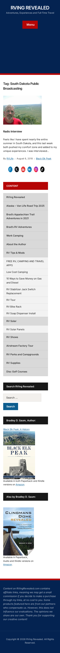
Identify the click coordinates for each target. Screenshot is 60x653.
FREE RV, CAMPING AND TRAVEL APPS (25, 263)
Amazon (20, 484)
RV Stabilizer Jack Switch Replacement (21, 291)
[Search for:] (25, 398)
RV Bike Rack (13, 306)
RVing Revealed (30, 8)
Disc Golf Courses (16, 371)
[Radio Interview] (22, 109)
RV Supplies (13, 362)
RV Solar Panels (15, 329)
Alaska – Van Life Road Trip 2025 (25, 205)
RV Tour (11, 299)
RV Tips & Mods (15, 252)
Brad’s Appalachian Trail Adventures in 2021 (20, 216)
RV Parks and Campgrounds (22, 354)
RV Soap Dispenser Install (21, 313)
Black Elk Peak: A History (16, 429)
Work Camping (14, 235)
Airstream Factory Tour (19, 345)
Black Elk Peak (43, 158)
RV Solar (11, 321)
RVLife (10, 158)
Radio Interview (12, 131)
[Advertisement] (30, 48)
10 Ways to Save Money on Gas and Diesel (24, 280)
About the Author (16, 244)
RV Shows (12, 337)
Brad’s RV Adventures (19, 226)
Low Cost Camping (17, 272)
